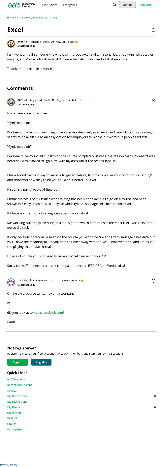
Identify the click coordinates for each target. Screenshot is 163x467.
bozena (22, 41)
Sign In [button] (17, 362)
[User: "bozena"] (11, 44)
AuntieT (22, 100)
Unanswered (15, 413)
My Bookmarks (81, 396)
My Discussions (17, 401)
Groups (11, 424)
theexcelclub (25, 280)
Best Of (12, 418)
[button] (153, 30)
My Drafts (81, 407)
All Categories (16, 379)
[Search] (114, 4)
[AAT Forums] (21, 5)
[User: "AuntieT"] (11, 102)
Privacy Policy (8, 465)
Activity (11, 390)
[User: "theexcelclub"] (11, 282)
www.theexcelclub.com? (47, 312)
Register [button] (41, 362)
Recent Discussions (19, 385)
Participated (14, 429)
